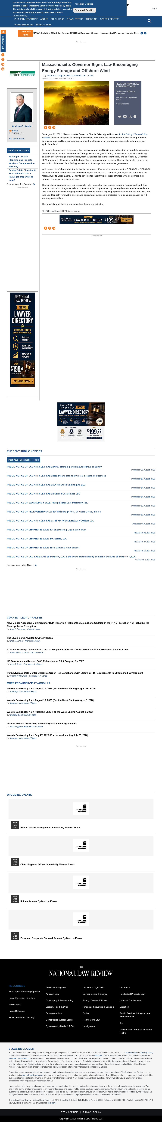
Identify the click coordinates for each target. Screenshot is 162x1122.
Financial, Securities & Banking (98, 1007)
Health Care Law (91, 1019)
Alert (90, 75)
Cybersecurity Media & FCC (60, 1026)
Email (15, 131)
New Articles (3, 43)
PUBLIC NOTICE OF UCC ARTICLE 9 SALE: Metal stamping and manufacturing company (54, 466)
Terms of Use (131, 1053)
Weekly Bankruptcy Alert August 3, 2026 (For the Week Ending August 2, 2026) (50, 712)
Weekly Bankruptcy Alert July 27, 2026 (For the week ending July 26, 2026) (47, 735)
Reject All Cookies (84, 10)
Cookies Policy (20, 15)
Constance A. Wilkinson (34, 664)
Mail (125, 116)
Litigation (124, 1007)
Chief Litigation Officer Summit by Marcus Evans (47, 864)
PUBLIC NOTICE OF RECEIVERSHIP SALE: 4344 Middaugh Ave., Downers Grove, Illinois (54, 511)
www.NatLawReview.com (20, 1058)
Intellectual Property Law (132, 994)
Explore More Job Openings (19, 184)
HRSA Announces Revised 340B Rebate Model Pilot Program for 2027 (45, 661)
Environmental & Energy (95, 994)
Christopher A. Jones (38, 676)
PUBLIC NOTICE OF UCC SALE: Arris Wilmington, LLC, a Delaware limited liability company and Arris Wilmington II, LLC (71, 556)
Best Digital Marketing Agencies (24, 991)
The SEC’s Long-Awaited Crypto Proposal (30, 637)
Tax (121, 1023)
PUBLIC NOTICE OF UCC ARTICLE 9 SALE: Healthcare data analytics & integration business (56, 475)
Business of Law (54, 1013)
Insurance (125, 987)
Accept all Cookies (84, 4)
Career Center (109, 19)
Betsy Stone (15, 652)
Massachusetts (122, 104)
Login (154, 8)
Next (145, 33)
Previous (142, 33)
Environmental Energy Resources (125, 92)
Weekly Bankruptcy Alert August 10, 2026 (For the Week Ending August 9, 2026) (50, 700)
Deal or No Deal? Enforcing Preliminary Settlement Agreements (42, 723)
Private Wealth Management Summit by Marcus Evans (50, 827)
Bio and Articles (16, 138)
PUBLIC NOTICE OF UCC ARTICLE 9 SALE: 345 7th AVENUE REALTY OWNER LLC (50, 520)
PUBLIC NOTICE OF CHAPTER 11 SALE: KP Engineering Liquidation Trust (46, 529)
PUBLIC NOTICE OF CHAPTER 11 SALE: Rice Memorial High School (43, 547)
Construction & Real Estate (59, 1019)
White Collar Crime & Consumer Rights (136, 1031)
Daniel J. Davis (16, 641)
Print (120, 116)
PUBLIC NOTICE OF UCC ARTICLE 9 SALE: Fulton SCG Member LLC (43, 493)
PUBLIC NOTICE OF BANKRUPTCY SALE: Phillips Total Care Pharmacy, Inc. (47, 502)
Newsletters (75, 19)
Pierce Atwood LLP (76, 75)
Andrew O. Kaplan (22, 126)
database (98, 1055)
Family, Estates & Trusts (95, 1000)
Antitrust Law (52, 994)
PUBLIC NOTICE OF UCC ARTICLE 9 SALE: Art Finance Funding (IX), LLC (46, 484)
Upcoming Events (19, 794)
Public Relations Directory (21, 1017)
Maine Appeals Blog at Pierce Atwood (26, 726)
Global (86, 1013)
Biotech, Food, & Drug (57, 1007)
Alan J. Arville (16, 664)
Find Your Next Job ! (18, 150)
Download (130, 116)
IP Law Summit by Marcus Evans (38, 901)
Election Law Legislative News (126, 98)
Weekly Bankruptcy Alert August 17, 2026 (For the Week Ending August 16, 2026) (51, 688)
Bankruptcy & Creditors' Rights (23, 691)
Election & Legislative (93, 987)
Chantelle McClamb (18, 676)
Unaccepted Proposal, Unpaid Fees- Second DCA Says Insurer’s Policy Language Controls (98, 33)
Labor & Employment (130, 1000)
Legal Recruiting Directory (22, 998)
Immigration (89, 1026)
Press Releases (17, 1011)
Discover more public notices (20, 565)
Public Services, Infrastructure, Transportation (135, 1015)
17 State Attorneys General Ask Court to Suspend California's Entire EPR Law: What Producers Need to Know (67, 649)
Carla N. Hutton (33, 629)
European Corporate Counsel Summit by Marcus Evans (51, 938)
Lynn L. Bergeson (17, 629)
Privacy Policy (147, 1053)
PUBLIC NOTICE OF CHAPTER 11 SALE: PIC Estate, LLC (37, 538)
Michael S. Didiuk (32, 641)
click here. (51, 1103)
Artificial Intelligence (56, 987)
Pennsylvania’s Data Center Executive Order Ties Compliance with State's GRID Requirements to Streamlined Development (75, 673)
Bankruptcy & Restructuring (59, 1000)
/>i (135, 116)
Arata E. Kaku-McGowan (32, 652)
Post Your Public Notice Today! (23, 460)
